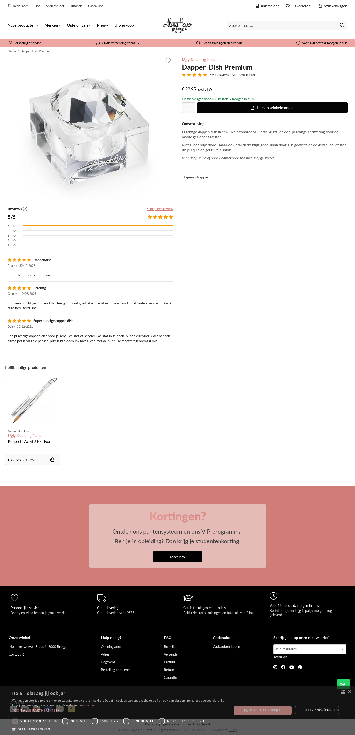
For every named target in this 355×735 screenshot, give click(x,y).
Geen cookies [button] (316, 710)
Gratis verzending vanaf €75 (122, 42)
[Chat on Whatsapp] (343, 684)
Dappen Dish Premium (36, 51)
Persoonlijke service (27, 42)
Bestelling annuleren (116, 669)
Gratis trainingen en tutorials (222, 42)
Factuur (169, 662)
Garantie (170, 677)
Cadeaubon (95, 5)
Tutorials (76, 5)
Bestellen (170, 646)
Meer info (177, 556)
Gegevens (108, 662)
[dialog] (177, 710)
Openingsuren (111, 646)
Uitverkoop (124, 25)
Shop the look (55, 5)
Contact (15, 654)
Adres (105, 654)
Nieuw (102, 25)
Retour (169, 669)
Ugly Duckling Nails (24, 435)
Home (12, 51)
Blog (37, 5)
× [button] (349, 692)
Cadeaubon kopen (226, 646)
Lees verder (86, 705)
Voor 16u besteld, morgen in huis (324, 42)
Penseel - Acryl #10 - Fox (29, 441)
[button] (119, 710)
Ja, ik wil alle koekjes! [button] (263, 710)
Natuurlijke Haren (19, 431)
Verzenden (171, 654)
